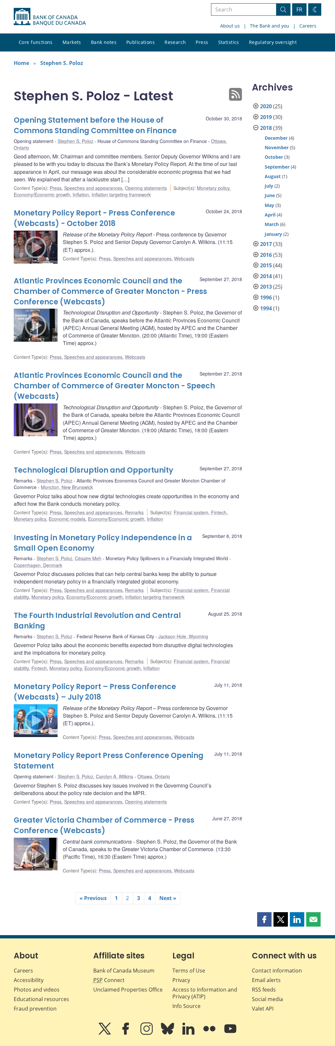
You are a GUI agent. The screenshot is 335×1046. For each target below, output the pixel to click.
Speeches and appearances (93, 188)
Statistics (228, 42)
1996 (266, 297)
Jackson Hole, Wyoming (183, 636)
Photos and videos (37, 989)
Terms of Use (188, 970)
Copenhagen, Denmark (38, 565)
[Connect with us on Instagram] (147, 1033)
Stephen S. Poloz (61, 63)
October (274, 157)
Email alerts (266, 980)
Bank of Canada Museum (123, 970)
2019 (266, 117)
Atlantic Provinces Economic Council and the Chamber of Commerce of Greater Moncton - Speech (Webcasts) (114, 385)
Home (21, 63)
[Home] (50, 17)
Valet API (262, 1008)
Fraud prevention (35, 1008)
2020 (266, 106)
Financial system (191, 512)
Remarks (134, 512)
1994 (266, 308)
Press (202, 42)
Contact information (277, 970)
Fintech (218, 512)
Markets (71, 42)
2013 (266, 286)
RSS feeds (264, 989)
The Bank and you (269, 26)
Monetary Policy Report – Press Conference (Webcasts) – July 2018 (95, 692)
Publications (140, 42)
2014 (266, 276)
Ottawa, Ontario (153, 776)
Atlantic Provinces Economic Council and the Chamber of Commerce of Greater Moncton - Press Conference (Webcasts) (110, 291)
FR (299, 9)
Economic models (67, 519)
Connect (109, 980)
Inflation (81, 194)
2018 (266, 128)
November (277, 147)
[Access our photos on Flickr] (210, 1033)
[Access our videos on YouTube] (230, 1033)
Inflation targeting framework (121, 194)
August (273, 176)
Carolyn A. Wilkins (114, 776)
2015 (266, 265)
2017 (266, 244)
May (269, 205)
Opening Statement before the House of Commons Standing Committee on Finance (95, 125)
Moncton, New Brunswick (67, 487)
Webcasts (184, 258)
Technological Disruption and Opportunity (93, 470)
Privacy (181, 980)
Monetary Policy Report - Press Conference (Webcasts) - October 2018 (94, 218)
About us (230, 26)
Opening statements (146, 188)
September (277, 167)
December (276, 138)
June (270, 195)
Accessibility (29, 980)
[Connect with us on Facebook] (126, 1033)
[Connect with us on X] (105, 1033)
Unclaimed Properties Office (128, 989)
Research (175, 42)
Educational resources (41, 999)
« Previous (93, 898)
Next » (167, 898)
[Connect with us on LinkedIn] (189, 1033)
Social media (267, 999)
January (273, 234)
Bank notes (103, 42)
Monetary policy (213, 188)
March (272, 224)
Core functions (36, 42)
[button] (264, 919)
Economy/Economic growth (42, 194)
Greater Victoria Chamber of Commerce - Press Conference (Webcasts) (104, 825)
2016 (266, 254)
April (270, 215)
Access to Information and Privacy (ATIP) (204, 993)
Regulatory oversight (273, 42)
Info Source (186, 1006)
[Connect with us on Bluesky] (168, 1033)
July (269, 186)
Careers (307, 26)
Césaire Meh (88, 558)
